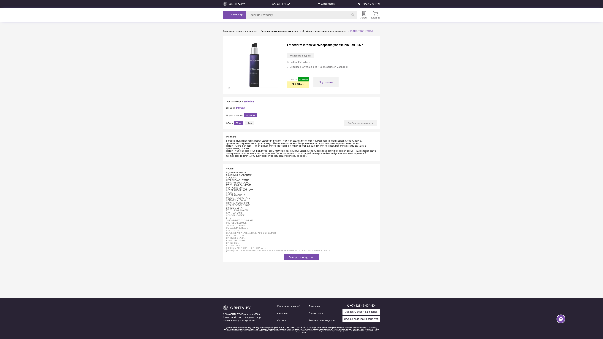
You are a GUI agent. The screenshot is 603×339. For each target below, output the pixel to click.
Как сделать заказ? (289, 306)
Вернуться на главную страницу (234, 4)
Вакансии (314, 306)
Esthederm (249, 101)
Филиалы (282, 313)
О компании (316, 313)
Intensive (240, 108)
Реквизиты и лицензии (322, 320)
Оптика (281, 320)
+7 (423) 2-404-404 (370, 4)
